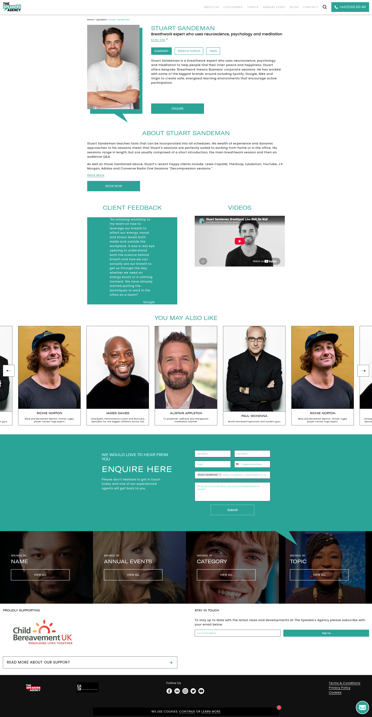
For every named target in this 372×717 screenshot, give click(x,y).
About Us (211, 7)
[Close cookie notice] (279, 707)
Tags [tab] (213, 51)
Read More (95, 175)
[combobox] (238, 464)
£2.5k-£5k (158, 40)
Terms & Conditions (344, 683)
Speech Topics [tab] (189, 51)
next (363, 371)
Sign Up (326, 633)
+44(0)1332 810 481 (352, 7)
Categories (233, 7)
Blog (294, 7)
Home (90, 19)
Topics (253, 7)
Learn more (211, 711)
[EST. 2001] (12, 12)
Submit (232, 510)
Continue (187, 711)
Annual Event (274, 7)
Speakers (101, 19)
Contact (310, 7)
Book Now (113, 186)
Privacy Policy (339, 688)
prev (9, 371)
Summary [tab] (161, 51)
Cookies (335, 692)
